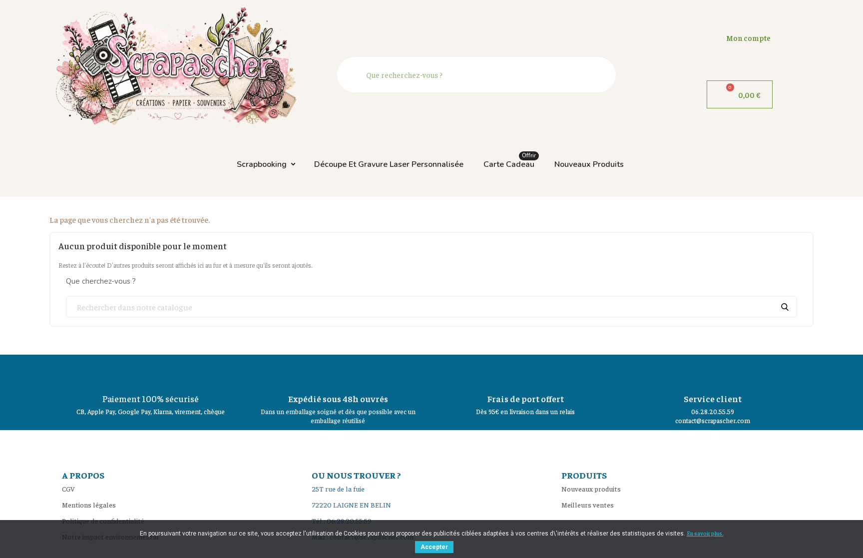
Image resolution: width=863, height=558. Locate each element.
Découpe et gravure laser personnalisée (388, 164)
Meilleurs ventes (587, 504)
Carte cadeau (509, 162)
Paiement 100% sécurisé (150, 398)
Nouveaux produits (589, 164)
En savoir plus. (705, 533)
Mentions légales (89, 504)
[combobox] (479, 74)
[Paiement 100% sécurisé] (150, 372)
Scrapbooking (262, 164)
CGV (68, 488)
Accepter (434, 547)
